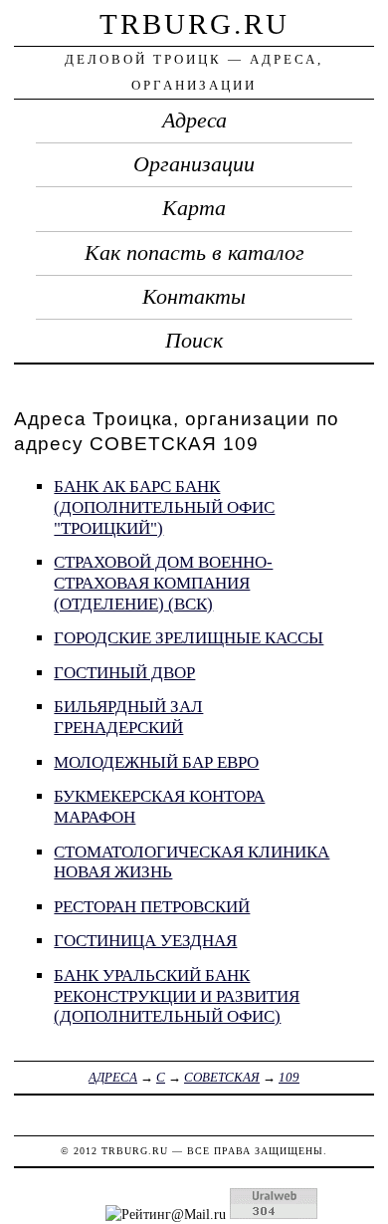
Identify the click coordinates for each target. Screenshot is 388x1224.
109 (289, 1077)
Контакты (194, 297)
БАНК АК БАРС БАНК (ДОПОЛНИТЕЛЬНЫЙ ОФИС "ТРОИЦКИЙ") (164, 507)
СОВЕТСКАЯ (222, 1077)
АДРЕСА (113, 1077)
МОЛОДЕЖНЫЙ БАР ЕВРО (156, 762)
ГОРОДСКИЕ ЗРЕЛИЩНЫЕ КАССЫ (188, 637)
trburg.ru (194, 24)
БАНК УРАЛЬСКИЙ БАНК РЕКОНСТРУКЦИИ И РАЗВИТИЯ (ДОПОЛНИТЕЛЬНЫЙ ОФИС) (176, 996)
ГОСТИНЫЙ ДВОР (124, 672)
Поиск (194, 341)
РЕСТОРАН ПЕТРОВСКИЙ (152, 906)
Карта (194, 208)
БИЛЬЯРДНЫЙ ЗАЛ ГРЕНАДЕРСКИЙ (128, 717)
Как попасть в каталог (194, 253)
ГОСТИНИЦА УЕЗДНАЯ (145, 940)
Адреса (194, 120)
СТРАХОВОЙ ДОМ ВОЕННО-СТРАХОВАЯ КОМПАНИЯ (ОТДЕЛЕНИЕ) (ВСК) (163, 582)
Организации (194, 164)
